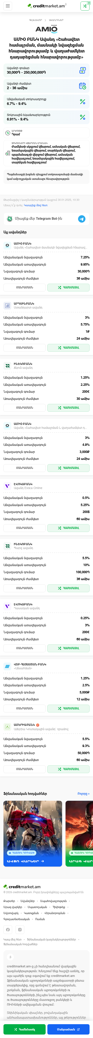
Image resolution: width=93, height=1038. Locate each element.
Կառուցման (31, 913)
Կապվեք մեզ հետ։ (36, 205)
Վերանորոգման (54, 913)
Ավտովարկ (10, 913)
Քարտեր (9, 901)
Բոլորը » (84, 793)
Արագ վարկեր (12, 907)
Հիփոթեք (59, 907)
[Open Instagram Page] (20, 929)
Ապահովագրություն (53, 901)
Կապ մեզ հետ (12, 939)
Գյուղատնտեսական (16, 919)
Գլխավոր (35, 20)
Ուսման (40, 919)
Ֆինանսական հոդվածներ (20, 944)
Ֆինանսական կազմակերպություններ (51, 939)
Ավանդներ (56, 20)
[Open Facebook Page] (7, 929)
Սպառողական (37, 907)
